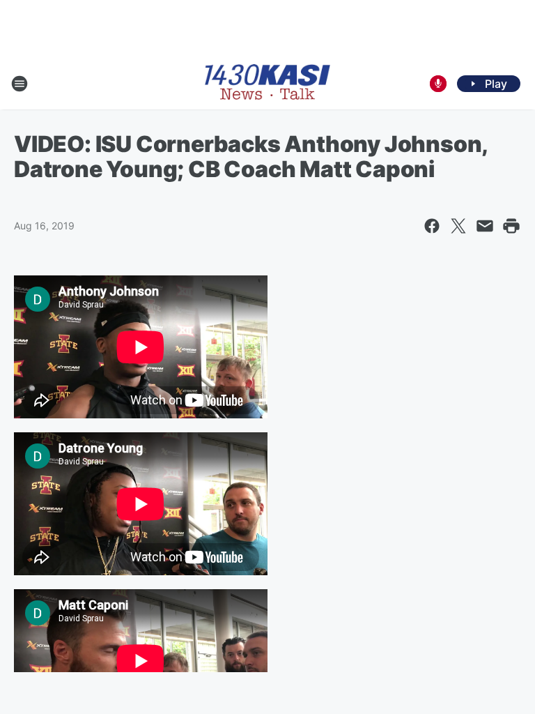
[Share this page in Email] (485, 226)
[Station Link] (267, 83)
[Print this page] (511, 226)
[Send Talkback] (438, 83)
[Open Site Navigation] (19, 83)
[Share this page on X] (458, 226)
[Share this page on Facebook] (432, 226)
